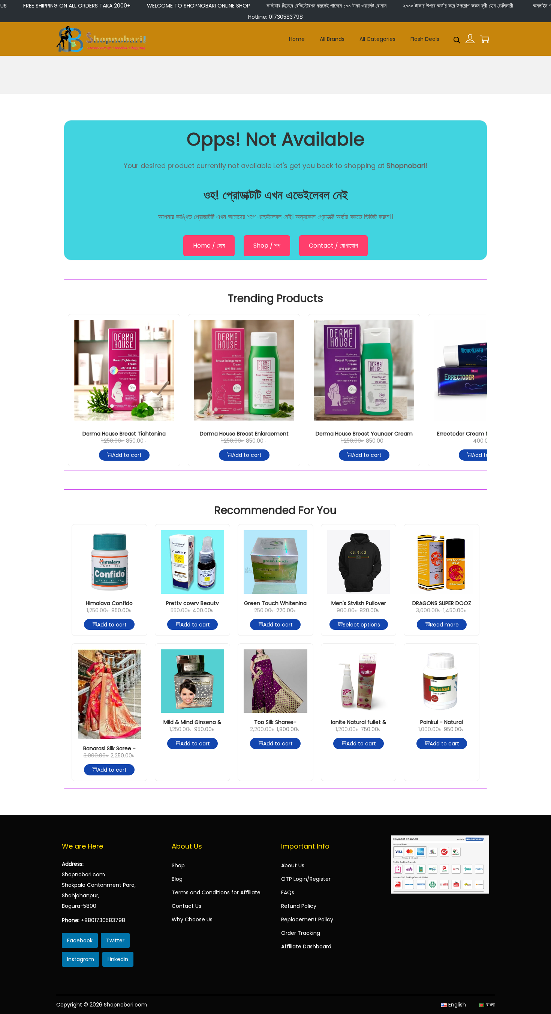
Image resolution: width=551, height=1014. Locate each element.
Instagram (80, 959)
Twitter (115, 940)
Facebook (80, 940)
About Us (292, 865)
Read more (444, 624)
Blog (177, 879)
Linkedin (118, 959)
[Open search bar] (456, 38)
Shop (178, 865)
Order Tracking (300, 933)
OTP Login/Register (306, 879)
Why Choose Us (192, 919)
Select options (361, 624)
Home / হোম (209, 245)
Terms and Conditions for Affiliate (216, 892)
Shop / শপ (266, 245)
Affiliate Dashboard (306, 946)
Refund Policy (298, 906)
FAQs (287, 892)
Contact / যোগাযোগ (333, 245)
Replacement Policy (307, 919)
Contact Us (186, 906)
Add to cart (127, 455)
